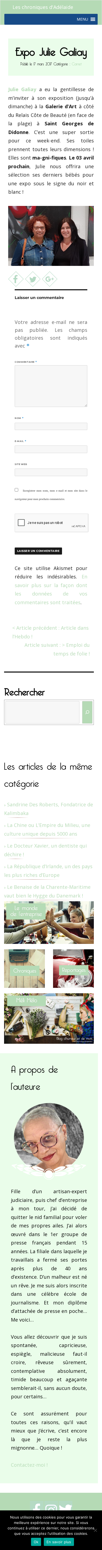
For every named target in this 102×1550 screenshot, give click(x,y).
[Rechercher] (87, 712)
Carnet (77, 63)
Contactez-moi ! (29, 1465)
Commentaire (26, 362)
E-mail (20, 441)
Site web (21, 464)
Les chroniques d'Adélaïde (43, 7)
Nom (19, 418)
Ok (36, 1542)
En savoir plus (59, 1542)
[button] (82, 19)
